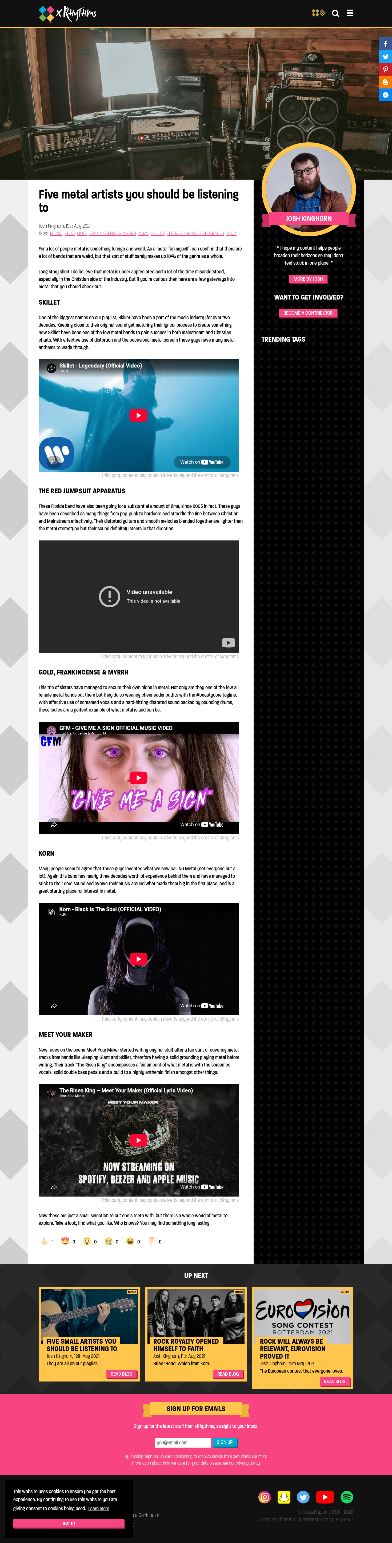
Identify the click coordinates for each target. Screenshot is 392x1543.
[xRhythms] (67, 14)
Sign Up (225, 1442)
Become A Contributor (308, 313)
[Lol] (130, 1241)
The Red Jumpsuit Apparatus (195, 233)
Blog (70, 233)
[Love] (65, 1241)
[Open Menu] (350, 13)
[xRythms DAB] (319, 16)
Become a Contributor (139, 1515)
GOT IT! (69, 1523)
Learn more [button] (98, 1508)
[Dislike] (151, 1241)
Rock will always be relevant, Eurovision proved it (293, 1349)
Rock (231, 233)
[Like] (45, 1241)
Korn (143, 233)
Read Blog (121, 1374)
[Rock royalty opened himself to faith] (196, 1316)
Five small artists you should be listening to (82, 1345)
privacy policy (248, 1463)
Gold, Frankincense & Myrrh (106, 233)
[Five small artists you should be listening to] (89, 1316)
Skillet (158, 233)
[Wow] (87, 1241)
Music (56, 233)
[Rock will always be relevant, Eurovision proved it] (302, 1316)
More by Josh (308, 279)
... (47, 1292)
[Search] (335, 13)
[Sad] (108, 1241)
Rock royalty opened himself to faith (186, 1345)
